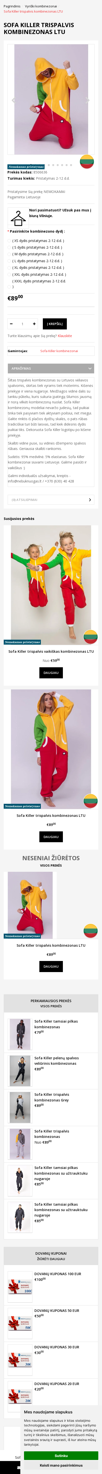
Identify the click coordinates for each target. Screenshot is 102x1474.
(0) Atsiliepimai (24, 499)
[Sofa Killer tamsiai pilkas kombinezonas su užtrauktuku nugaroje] (20, 1180)
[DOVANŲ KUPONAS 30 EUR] (20, 1359)
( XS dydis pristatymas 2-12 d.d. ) (38, 240)
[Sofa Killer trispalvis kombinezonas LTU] (51, 749)
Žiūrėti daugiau (51, 1259)
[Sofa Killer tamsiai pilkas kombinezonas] (20, 1034)
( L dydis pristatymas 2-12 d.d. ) (37, 260)
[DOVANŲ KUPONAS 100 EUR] (20, 1286)
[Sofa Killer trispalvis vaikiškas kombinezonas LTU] (51, 585)
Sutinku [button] (61, 1456)
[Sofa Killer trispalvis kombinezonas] (20, 1144)
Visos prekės (51, 865)
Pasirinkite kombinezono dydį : (37, 231)
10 (71, 165)
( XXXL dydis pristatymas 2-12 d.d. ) (39, 284)
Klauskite (65, 335)
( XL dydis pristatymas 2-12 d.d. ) (38, 267)
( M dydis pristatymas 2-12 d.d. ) (37, 254)
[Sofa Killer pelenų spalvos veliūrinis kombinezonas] (20, 1070)
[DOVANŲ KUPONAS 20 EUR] (20, 1396)
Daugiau (51, 672)
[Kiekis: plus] (34, 323)
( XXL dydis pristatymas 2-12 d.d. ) (39, 274)
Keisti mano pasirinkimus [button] (61, 1465)
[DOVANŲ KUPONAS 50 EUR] (20, 1323)
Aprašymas (21, 368)
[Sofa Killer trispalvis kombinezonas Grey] (20, 1107)
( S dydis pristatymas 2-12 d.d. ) (37, 247)
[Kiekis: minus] (11, 323)
